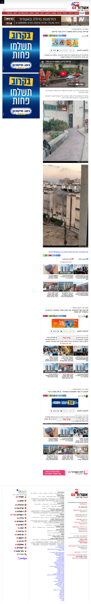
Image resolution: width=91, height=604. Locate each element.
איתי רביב (62, 597)
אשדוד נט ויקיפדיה (60, 577)
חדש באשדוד (50, 530)
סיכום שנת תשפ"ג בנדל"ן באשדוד (40, 513)
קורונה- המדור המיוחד (59, 537)
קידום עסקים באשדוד (59, 554)
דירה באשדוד (61, 582)
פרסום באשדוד (60, 576)
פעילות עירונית (53, 517)
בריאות (47, 517)
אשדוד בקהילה (60, 516)
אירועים (62, 515)
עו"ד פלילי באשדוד (60, 583)
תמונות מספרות (51, 508)
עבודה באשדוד (60, 579)
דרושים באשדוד (60, 569)
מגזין (63, 507)
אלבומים (62, 514)
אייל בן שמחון (61, 550)
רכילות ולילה (61, 492)
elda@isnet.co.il (83, 523)
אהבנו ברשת (57, 541)
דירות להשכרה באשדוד (59, 563)
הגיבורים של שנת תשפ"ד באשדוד (56, 520)
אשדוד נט (85, 29)
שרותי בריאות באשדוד (59, 567)
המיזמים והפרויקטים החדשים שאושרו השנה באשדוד (52, 539)
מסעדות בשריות (60, 498)
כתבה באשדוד (60, 580)
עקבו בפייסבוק (82, 259)
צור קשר (9, 13)
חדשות (82, 13)
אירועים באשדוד (60, 568)
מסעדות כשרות (41, 501)
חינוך (15, 13)
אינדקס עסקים (39, 541)
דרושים (48, 13)
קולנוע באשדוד (37, 504)
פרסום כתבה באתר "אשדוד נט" (57, 552)
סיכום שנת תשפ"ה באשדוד (57, 538)
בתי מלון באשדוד (60, 555)
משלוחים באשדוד (60, 560)
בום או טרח (57, 493)
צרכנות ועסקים (60, 529)
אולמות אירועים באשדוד (58, 581)
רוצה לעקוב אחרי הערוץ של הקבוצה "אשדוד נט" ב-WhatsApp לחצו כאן (68, 252)
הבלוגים (62, 524)
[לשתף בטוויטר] (59, 36)
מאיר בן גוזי (61, 598)
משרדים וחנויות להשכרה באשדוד (56, 566)
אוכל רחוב (56, 502)
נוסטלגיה (44, 508)
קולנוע (37, 13)
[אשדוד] (78, 11)
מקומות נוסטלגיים (60, 527)
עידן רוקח (62, 593)
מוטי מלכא (61, 595)
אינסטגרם (43, 515)
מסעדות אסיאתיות (54, 499)
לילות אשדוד (56, 515)
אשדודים (51, 493)
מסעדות (62, 497)
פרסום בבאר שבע (60, 565)
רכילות (71, 13)
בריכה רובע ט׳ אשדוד (81, 335)
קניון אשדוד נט (44, 545)
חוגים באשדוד (45, 504)
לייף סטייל (61, 531)
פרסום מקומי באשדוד (59, 553)
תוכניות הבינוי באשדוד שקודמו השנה (39, 520)
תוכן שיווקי (62, 530)
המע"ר (62, 599)
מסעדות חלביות (51, 498)
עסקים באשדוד (36, 545)
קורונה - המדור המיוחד (58, 536)
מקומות (45, 493)
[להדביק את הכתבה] (49, 256)
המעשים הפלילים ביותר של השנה (48, 544)
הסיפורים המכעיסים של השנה (56, 513)
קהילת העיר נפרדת (55, 518)
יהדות (51, 541)
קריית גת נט (61, 586)
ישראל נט (62, 548)
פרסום (62, 588)
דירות (42, 13)
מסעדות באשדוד (60, 561)
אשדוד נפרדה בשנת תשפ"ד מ (40, 521)
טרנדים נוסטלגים (41, 527)
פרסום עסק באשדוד (59, 547)
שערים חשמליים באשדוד (58, 573)
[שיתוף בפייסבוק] (64, 36)
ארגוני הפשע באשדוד (51, 496)
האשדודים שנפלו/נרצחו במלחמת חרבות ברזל (54, 523)
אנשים (40, 493)
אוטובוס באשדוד (35, 544)
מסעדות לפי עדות (50, 501)
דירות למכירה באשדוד (59, 562)
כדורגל (43, 506)
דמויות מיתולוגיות (51, 527)
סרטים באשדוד (60, 545)
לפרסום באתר (43, 10)
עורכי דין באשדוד (51, 535)
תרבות (65, 13)
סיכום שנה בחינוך (56, 512)
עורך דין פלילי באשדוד (59, 584)
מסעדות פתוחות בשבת (43, 499)
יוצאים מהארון (59, 494)
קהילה (59, 13)
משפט (32, 13)
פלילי (44, 496)
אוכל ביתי (62, 499)
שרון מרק (62, 591)
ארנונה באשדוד (60, 571)
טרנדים (49, 533)
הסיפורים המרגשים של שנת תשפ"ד (56, 521)
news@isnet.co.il (83, 531)
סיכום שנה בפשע (46, 512)
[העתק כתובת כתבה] (54, 36)
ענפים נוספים (61, 506)
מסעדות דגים (44, 498)
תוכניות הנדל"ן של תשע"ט (42, 542)
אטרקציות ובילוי (55, 533)
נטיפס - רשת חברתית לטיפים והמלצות (55, 549)
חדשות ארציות (61, 496)
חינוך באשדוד (52, 545)
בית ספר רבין (61, 596)
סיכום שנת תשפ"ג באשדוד (57, 509)
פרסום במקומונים (60, 557)
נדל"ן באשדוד (61, 546)
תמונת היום (49, 515)
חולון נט (62, 587)
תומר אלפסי (61, 594)
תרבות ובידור (60, 503)
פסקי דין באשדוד (60, 535)
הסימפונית (61, 592)
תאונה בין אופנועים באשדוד (80, 415)
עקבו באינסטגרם (67, 259)
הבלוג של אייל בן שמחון (59, 525)
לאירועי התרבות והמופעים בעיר (57, 504)
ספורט (76, 13)
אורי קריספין (76, 526)
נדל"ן (40, 496)
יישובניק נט (61, 556)
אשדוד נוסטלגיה (60, 526)
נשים (63, 541)
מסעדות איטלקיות (35, 498)
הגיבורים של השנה (60, 510)
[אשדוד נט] (77, 498)
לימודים (56, 530)
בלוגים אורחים (49, 525)
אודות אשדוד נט (23, 13)
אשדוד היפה (61, 517)
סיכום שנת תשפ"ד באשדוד (57, 519)
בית (87, 13)
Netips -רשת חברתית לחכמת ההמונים (55, 575)
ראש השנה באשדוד (54, 542)
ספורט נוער (54, 506)
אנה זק (62, 600)
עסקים (54, 13)
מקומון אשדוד (61, 558)
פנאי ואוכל (46, 541)
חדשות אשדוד (77, 29)
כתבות (62, 508)
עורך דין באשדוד (60, 585)
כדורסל (48, 506)
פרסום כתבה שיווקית (59, 578)
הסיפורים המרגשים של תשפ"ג (47, 510)
